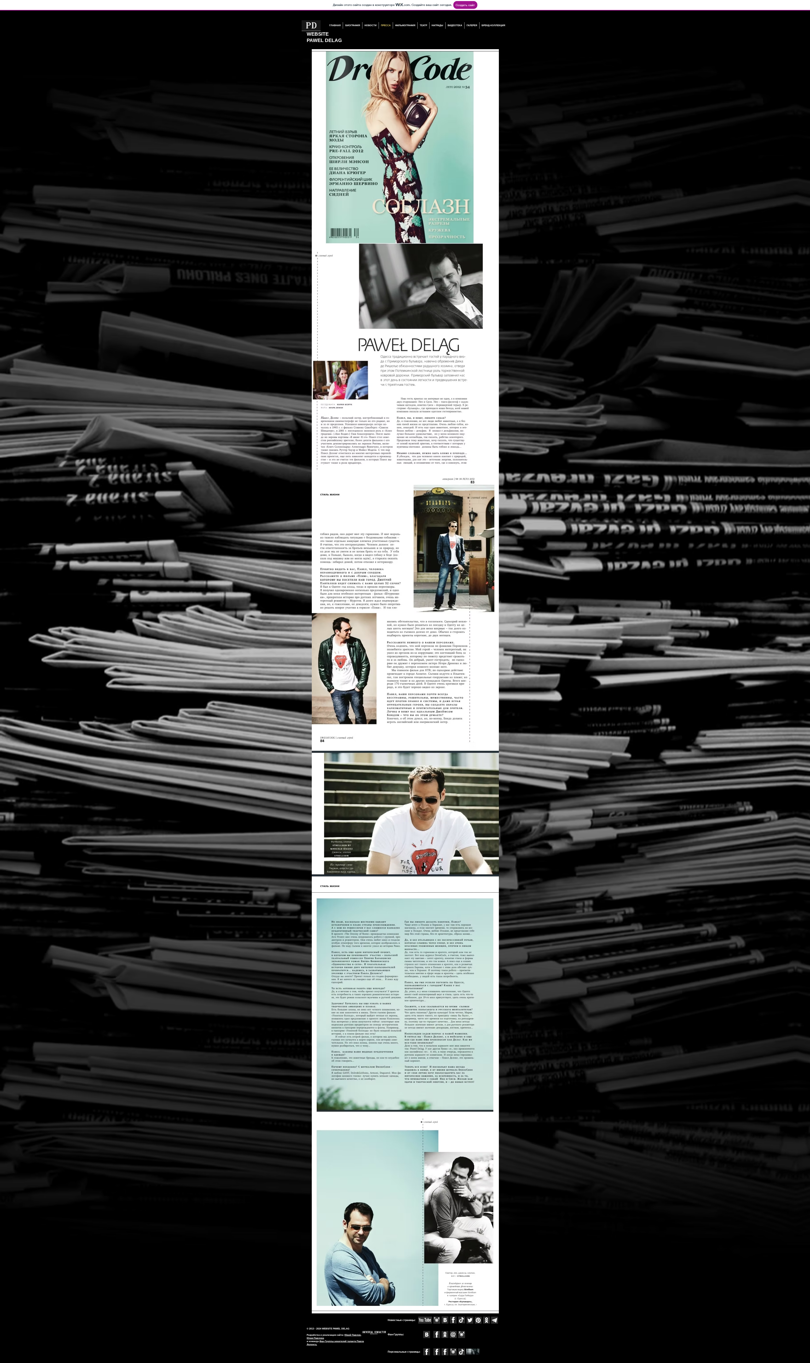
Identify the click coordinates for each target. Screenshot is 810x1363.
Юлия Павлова (315, 1338)
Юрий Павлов (352, 1335)
